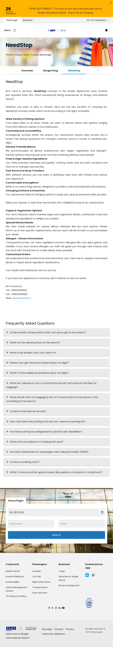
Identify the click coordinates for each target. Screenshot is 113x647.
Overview (27, 70)
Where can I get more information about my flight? (39, 362)
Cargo (62, 571)
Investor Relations (15, 576)
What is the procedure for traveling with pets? (36, 441)
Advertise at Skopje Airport (68, 578)
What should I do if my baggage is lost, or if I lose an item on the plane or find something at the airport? (52, 399)
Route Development (69, 585)
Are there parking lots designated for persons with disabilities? (46, 431)
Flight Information (41, 581)
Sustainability (12, 581)
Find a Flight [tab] (16, 500)
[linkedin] (59, 608)
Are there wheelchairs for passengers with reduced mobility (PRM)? (50, 452)
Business (28, 20)
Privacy (70, 629)
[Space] (56, 30)
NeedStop (74, 70)
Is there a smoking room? (24, 462)
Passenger (12, 20)
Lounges (36, 571)
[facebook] (49, 608)
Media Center (13, 571)
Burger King (50, 70)
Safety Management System (16, 589)
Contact (59, 629)
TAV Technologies (94, 632)
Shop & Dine (22, 54)
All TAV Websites (97, 20)
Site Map (47, 629)
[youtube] (63, 608)
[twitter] (52, 608)
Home (9, 54)
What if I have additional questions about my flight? (39, 373)
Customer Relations (53, 634)
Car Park (36, 576)
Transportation (40, 587)
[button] (111, 2)
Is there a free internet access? (28, 411)
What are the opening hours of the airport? (35, 342)
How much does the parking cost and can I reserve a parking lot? (47, 421)
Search (56, 535)
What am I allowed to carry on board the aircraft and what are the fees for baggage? (51, 385)
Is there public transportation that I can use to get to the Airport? (48, 332)
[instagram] (56, 608)
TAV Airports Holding (16, 596)
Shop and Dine (39, 592)
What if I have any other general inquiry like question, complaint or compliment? (56, 472)
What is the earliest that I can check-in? (33, 352)
